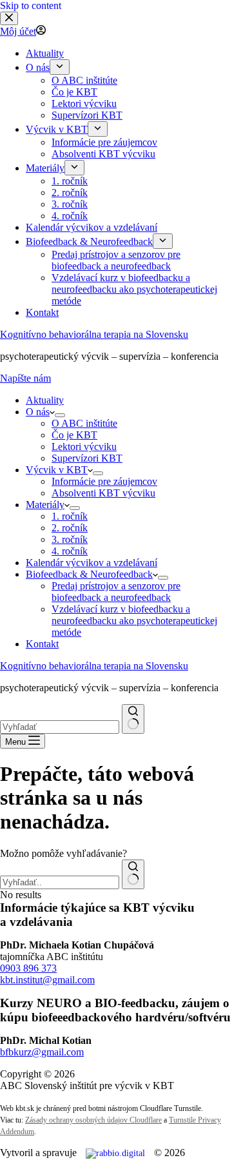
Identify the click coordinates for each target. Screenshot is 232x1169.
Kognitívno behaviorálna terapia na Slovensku (94, 334)
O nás (38, 411)
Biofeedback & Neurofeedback (89, 574)
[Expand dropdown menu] (60, 415)
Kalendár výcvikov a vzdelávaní (91, 562)
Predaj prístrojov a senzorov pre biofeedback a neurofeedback (116, 591)
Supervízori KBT (87, 458)
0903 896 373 (28, 968)
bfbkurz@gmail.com (42, 1051)
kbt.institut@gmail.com (47, 979)
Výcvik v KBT (57, 469)
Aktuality (45, 400)
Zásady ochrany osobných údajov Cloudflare (93, 1120)
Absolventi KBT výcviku (103, 492)
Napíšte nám (25, 378)
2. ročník (70, 527)
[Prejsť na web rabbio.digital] (115, 1153)
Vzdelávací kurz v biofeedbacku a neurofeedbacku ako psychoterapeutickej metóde (134, 621)
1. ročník (70, 516)
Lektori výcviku (84, 446)
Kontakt (42, 643)
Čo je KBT (74, 434)
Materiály (45, 504)
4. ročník (70, 550)
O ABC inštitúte (84, 423)
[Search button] (133, 719)
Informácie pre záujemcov (104, 481)
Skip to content (30, 5)
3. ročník (70, 539)
